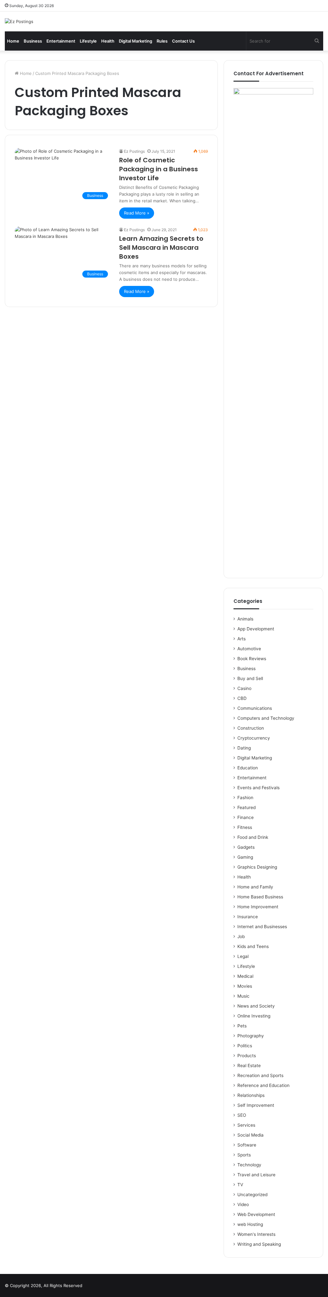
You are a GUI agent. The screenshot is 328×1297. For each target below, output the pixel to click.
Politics (244, 1045)
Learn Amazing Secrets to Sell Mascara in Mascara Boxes (161, 247)
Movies (244, 986)
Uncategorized (252, 1194)
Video (243, 1204)
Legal (243, 956)
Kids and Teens (253, 946)
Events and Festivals (258, 787)
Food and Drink (252, 837)
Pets (242, 1025)
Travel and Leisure (256, 1174)
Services (246, 1125)
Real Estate (249, 1065)
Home (13, 41)
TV (240, 1184)
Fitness (244, 827)
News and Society (256, 1006)
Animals (245, 618)
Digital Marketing (135, 41)
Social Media (250, 1135)
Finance (245, 817)
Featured (246, 807)
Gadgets (246, 847)
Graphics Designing (257, 867)
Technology (249, 1164)
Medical (245, 976)
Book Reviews (251, 658)
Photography (250, 1035)
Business (33, 41)
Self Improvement (255, 1105)
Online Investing (253, 1015)
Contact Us (183, 41)
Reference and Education (263, 1085)
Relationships (251, 1095)
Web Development (256, 1214)
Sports (244, 1154)
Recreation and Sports (260, 1075)
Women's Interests (256, 1234)
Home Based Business (260, 896)
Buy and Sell (250, 678)
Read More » (136, 212)
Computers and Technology (265, 718)
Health (107, 41)
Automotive (249, 648)
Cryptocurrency (253, 738)
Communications (254, 708)
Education (247, 767)
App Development (255, 628)
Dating (244, 747)
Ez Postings (134, 151)
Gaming (245, 857)
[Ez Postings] (19, 21)
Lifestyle (88, 41)
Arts (241, 638)
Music (243, 996)
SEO (241, 1115)
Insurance (247, 916)
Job (241, 936)
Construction (250, 728)
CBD (242, 698)
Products (246, 1055)
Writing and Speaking (259, 1244)
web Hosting (250, 1224)
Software (246, 1144)
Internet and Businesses (262, 926)
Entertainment (60, 41)
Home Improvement (257, 906)
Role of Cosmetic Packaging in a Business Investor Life (158, 169)
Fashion (245, 797)
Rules (162, 41)
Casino (244, 688)
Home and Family (255, 886)
